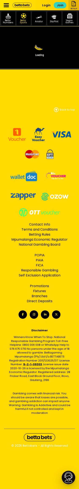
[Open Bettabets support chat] (68, 477)
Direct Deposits (39, 301)
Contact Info (39, 224)
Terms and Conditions (39, 229)
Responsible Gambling (39, 270)
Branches (39, 296)
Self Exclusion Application (39, 275)
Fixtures (39, 291)
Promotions (39, 286)
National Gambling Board (39, 244)
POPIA (40, 255)
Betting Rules (39, 234)
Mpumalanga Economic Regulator (39, 239)
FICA (39, 265)
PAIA (39, 260)
